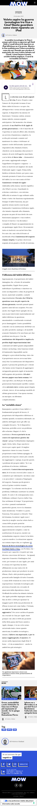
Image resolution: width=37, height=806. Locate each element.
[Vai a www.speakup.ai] (32, 84)
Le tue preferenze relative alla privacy (20, 801)
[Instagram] (15, 764)
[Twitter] (9, 764)
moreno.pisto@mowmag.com (14, 773)
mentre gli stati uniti (9, 699)
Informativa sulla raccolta (11, 804)
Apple (9, 730)
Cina (4, 730)
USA (14, 730)
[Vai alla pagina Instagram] (20, 785)
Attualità (18, 13)
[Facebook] (4, 764)
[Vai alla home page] (18, 4)
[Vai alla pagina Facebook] (16, 785)
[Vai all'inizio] (18, 779)
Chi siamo (16, 796)
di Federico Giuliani (11, 35)
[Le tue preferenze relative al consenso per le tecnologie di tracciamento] (34, 803)
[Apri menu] (35, 2)
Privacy (21, 796)
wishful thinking (30, 699)
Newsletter (23, 764)
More (4, 683)
